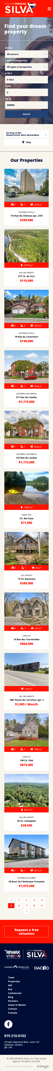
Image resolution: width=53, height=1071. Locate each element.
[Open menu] (49, 9)
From (8, 86)
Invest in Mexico (17, 1004)
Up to (8, 99)
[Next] (26, 911)
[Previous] (11, 900)
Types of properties (16, 60)
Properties (14, 981)
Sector (8, 48)
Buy (10, 989)
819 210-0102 (15, 1035)
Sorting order (13, 133)
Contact (12, 1008)
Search (26, 114)
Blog (10, 997)
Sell (10, 985)
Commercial (14, 993)
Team (11, 977)
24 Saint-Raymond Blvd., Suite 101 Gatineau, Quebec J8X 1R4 (21, 1045)
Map (28, 142)
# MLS (8, 73)
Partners (13, 1000)
